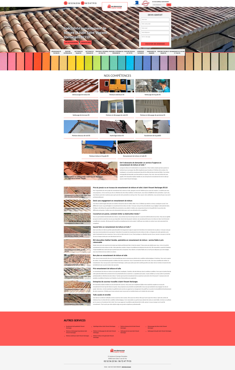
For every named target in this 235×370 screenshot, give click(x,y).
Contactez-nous (86, 42)
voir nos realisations (71, 42)
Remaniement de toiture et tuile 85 (177, 52)
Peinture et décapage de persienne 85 (116, 52)
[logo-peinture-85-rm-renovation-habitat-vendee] (115, 6)
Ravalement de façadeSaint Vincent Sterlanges (75, 327)
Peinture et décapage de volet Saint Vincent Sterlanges (104, 331)
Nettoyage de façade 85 (79, 52)
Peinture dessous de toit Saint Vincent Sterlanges (130, 327)
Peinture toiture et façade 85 (163, 52)
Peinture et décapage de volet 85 (102, 52)
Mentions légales (126, 367)
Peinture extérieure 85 (68, 52)
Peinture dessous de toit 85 (129, 52)
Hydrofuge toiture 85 (140, 52)
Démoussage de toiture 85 (56, 52)
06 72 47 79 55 (90, 3)
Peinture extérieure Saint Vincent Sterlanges (77, 336)
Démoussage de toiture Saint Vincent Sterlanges (157, 327)
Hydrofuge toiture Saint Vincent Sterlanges (104, 326)
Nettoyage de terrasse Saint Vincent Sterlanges (130, 331)
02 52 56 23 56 (74, 3)
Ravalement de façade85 (151, 52)
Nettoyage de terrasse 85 (90, 52)
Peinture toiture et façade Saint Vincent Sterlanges (103, 336)
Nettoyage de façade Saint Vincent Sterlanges (159, 331)
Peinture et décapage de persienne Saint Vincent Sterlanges (76, 331)
